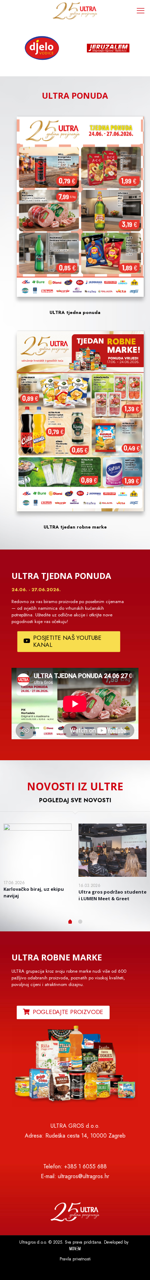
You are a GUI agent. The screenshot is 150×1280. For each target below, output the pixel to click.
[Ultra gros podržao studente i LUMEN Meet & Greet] (112, 850)
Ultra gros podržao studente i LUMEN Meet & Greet (112, 895)
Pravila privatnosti (75, 1259)
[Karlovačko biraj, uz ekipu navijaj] (37, 849)
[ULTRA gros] (75, 10)
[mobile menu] (141, 10)
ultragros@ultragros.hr (83, 1176)
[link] (75, 1066)
